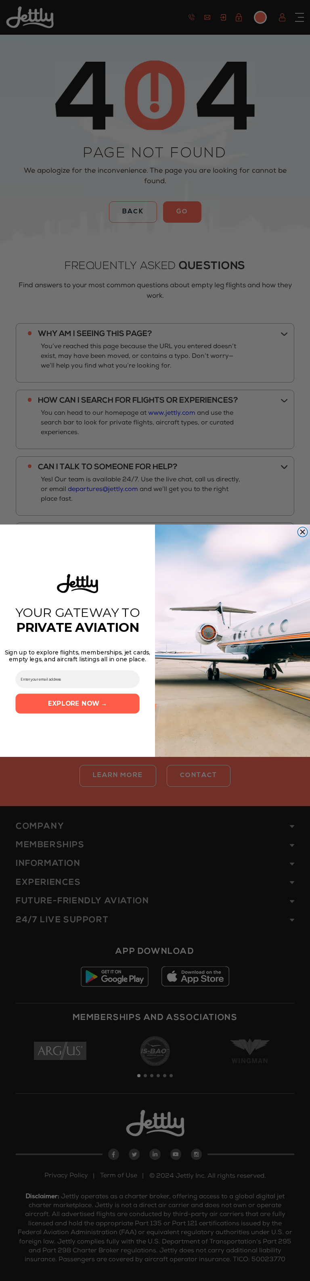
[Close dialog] (302, 532)
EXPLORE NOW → (77, 703)
